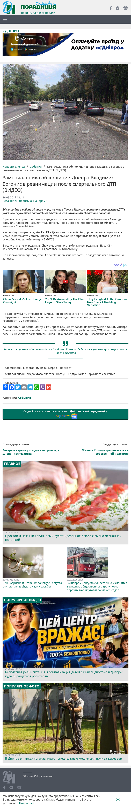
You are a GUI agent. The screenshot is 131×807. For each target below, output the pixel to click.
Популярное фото (21, 686)
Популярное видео (22, 600)
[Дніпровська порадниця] (11, 777)
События (36, 167)
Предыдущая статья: (31, 449)
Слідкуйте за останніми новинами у (65, 413)
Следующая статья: (105, 449)
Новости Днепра (14, 167)
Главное (12, 463)
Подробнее (26, 803)
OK (118, 799)
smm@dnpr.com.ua (40, 776)
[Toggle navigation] (5, 19)
